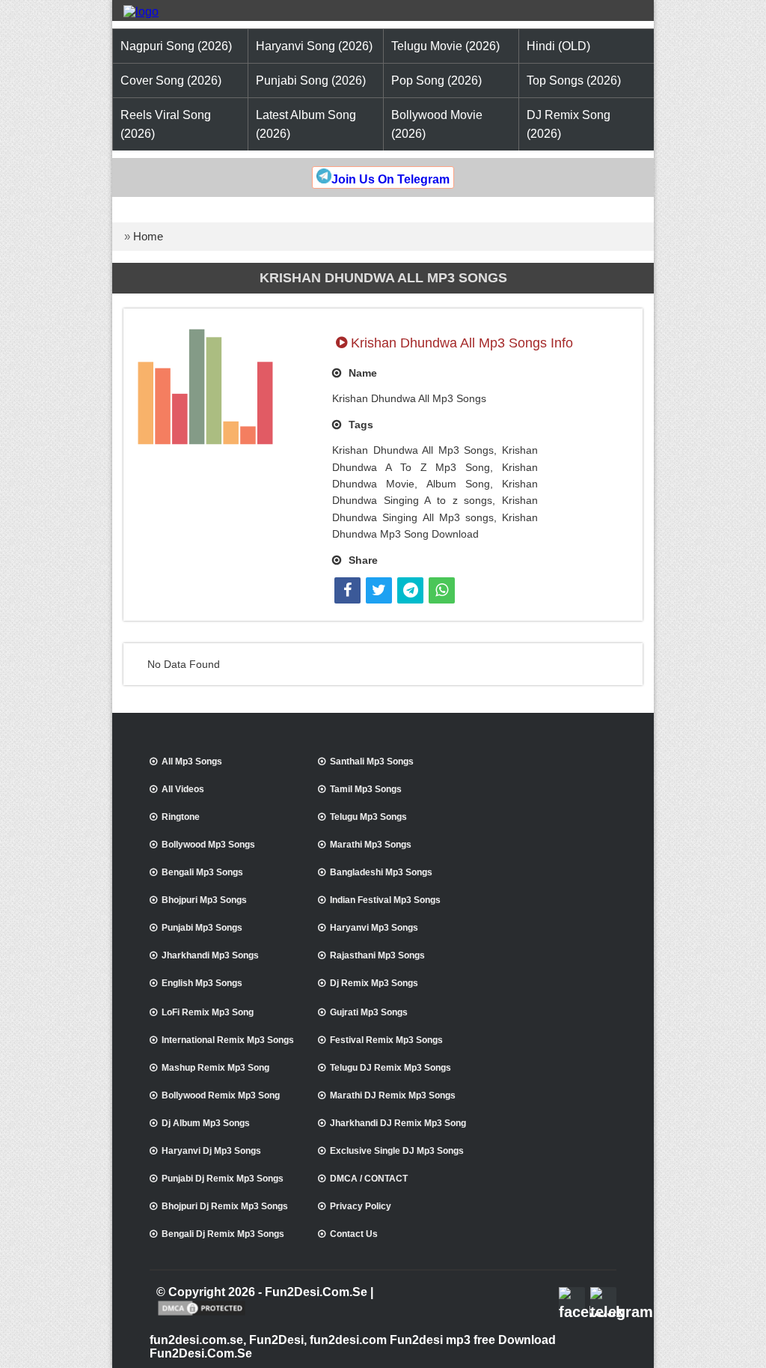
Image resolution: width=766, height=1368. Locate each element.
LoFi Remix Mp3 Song (208, 1012)
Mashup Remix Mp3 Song (215, 1068)
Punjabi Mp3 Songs (202, 927)
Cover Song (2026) (170, 80)
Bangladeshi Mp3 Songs (381, 872)
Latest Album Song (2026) (306, 124)
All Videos (183, 789)
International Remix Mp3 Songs (228, 1040)
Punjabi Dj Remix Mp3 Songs (223, 1178)
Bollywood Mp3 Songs (208, 844)
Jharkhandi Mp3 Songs (210, 955)
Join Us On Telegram (390, 179)
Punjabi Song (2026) (311, 80)
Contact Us (354, 1234)
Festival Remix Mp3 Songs (386, 1040)
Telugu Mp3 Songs (368, 817)
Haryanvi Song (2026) (314, 46)
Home (148, 236)
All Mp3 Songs (192, 761)
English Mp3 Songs (202, 983)
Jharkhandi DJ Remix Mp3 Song (398, 1123)
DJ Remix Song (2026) (568, 124)
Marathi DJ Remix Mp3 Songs (393, 1095)
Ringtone (181, 817)
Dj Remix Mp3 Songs (374, 983)
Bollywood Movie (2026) (436, 124)
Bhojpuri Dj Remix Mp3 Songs (225, 1206)
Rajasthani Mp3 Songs (377, 955)
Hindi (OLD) (558, 46)
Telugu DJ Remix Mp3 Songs (390, 1068)
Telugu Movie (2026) (445, 46)
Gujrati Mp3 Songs (369, 1012)
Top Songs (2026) (574, 80)
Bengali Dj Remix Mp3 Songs (223, 1234)
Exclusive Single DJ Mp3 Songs (397, 1151)
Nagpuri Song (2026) (176, 46)
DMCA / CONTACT (369, 1178)
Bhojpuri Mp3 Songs (204, 900)
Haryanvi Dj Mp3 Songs (211, 1151)
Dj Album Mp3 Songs (206, 1123)
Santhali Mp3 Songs (372, 761)
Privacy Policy (360, 1206)
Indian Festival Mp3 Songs (385, 900)
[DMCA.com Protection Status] (201, 1314)
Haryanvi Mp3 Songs (374, 927)
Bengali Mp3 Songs (202, 872)
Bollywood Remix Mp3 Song (221, 1095)
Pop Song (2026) (436, 80)
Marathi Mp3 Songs (370, 844)
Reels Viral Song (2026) (165, 124)
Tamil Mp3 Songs (366, 789)
